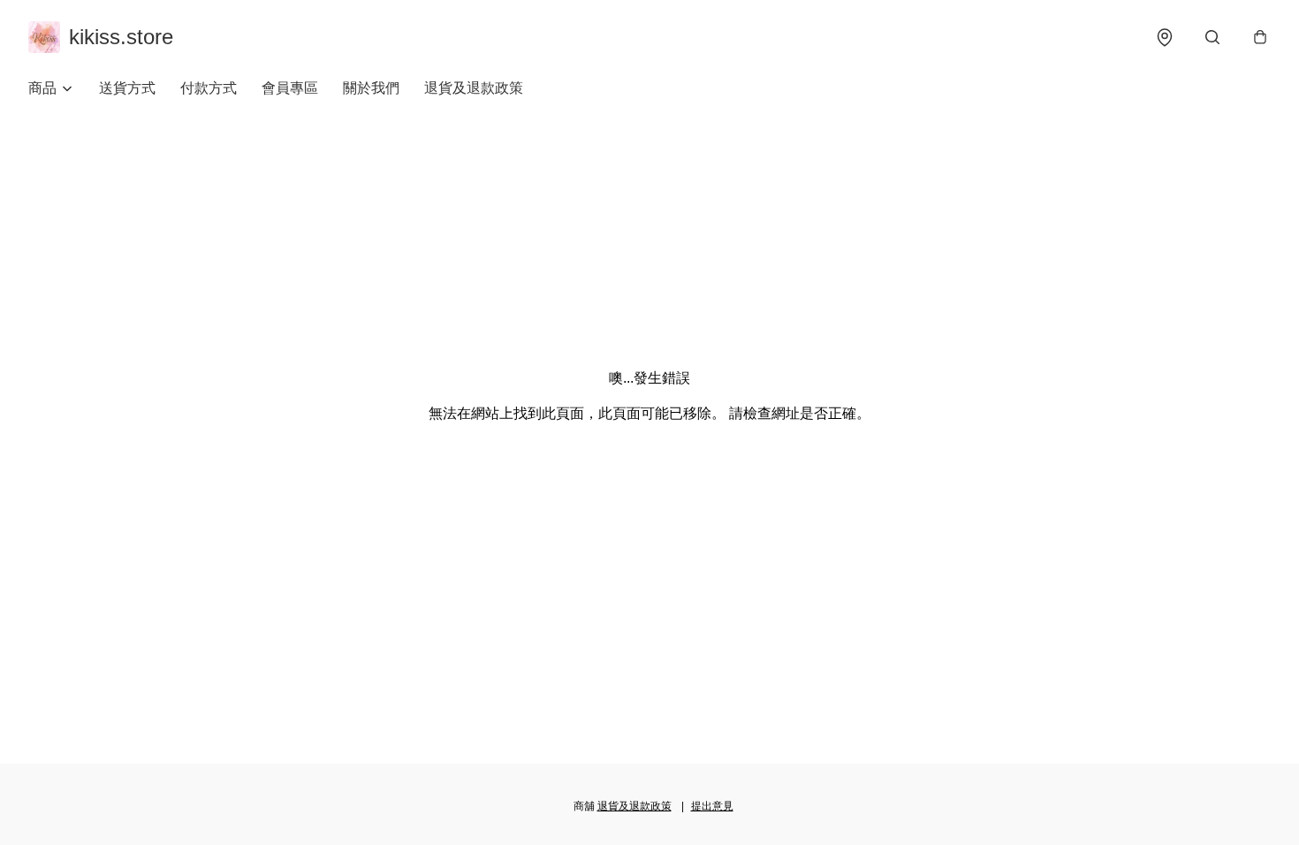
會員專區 (290, 87)
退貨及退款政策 (473, 87)
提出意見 (712, 806)
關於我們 (371, 87)
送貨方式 (127, 87)
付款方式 (208, 87)
